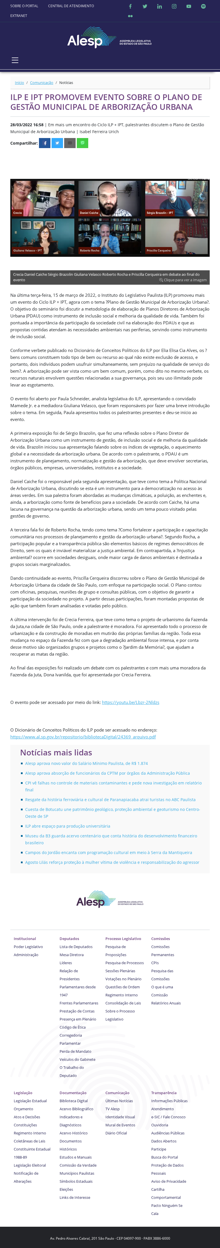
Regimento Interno (121, 995)
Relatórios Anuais (166, 1003)
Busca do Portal (164, 1157)
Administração (26, 954)
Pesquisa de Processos (124, 962)
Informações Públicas (169, 1100)
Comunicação (41, 82)
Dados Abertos (163, 1141)
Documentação (73, 1092)
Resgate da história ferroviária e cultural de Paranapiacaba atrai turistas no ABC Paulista (110, 799)
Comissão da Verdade (78, 1165)
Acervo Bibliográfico (76, 1108)
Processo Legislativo (123, 938)
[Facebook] (130, 6)
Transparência (164, 1092)
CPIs (155, 962)
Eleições (66, 1189)
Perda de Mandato (75, 1051)
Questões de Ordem (122, 986)
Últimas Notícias (119, 1100)
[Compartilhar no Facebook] (44, 143)
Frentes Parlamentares (79, 1003)
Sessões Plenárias (120, 970)
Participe (158, 1149)
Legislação (23, 1092)
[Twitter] (145, 6)
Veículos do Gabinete (77, 1059)
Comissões (160, 938)
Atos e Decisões (27, 1116)
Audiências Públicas (167, 1133)
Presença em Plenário (78, 1019)
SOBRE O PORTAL (24, 5)
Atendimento (162, 1108)
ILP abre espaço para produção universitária (67, 826)
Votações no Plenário (123, 978)
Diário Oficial (116, 1133)
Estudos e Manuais (76, 1157)
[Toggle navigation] (15, 60)
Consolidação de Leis (123, 1003)
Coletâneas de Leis (29, 1141)
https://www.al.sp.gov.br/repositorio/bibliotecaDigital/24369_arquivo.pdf (83, 737)
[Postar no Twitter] (57, 143)
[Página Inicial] (110, 35)
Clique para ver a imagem (185, 279)
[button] (204, 156)
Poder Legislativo (28, 946)
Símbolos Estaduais (76, 1181)
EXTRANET (18, 15)
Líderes (66, 962)
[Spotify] (203, 6)
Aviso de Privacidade (168, 1181)
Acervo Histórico (74, 1133)
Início (19, 82)
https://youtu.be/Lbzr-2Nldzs (130, 702)
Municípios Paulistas (77, 1173)
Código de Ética (73, 1027)
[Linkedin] (159, 6)
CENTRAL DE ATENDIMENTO (71, 5)
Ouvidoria (159, 1125)
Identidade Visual (120, 1116)
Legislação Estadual (30, 1100)
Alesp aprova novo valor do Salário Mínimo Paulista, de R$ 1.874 (86, 763)
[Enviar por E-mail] (70, 143)
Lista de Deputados (76, 946)
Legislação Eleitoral (30, 1165)
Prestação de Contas (77, 1011)
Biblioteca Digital (74, 1100)
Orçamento (23, 1108)
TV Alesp (112, 1108)
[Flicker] (130, 16)
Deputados (69, 938)
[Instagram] (174, 6)
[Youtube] (188, 6)
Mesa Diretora (72, 954)
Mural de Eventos (120, 1125)
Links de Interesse (75, 1197)
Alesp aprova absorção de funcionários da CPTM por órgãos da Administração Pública (107, 773)
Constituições (25, 1125)
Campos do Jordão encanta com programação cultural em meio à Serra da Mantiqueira (108, 852)
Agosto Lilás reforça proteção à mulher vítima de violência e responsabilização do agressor (112, 862)
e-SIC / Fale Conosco (168, 1116)
